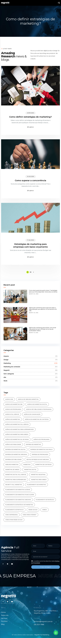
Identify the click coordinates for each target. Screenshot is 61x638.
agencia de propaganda (13, 409)
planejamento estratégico (45, 499)
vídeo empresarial (11, 514)
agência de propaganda (41, 439)
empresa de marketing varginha (16, 454)
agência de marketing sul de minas (17, 439)
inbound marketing (12, 464)
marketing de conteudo (43, 464)
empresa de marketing (33, 444)
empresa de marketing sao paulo (41, 449)
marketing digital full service (15, 474)
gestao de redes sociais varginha (37, 459)
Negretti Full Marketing (41, 635)
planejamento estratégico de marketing (19, 504)
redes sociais (32, 509)
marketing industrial (38, 474)
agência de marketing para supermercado (19, 429)
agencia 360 (9, 399)
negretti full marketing (13, 484)
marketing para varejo (38, 479)
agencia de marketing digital (37, 404)
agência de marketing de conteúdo (37, 419)
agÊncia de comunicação (32, 414)
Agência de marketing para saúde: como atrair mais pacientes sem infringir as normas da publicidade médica (42, 329)
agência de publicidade (13, 444)
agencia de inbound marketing (28, 399)
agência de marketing (12, 419)
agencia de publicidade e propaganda (38, 409)
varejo (44, 509)
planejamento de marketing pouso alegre (19, 494)
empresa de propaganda (40, 454)
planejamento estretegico (14, 509)
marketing (26, 464)
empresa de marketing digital (15, 449)
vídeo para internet (29, 514)
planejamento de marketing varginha (18, 499)
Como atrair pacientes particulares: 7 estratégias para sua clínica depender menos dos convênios (43, 291)
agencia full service (12, 414)
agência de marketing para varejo (16, 434)
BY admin (30, 127)
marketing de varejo (12, 469)
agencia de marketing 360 (13, 404)
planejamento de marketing (36, 484)
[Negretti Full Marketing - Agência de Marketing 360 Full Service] (5, 3)
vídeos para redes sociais (13, 519)
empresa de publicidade (13, 459)
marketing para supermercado (15, 479)
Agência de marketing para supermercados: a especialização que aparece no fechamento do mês (43, 309)
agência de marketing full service (16, 424)
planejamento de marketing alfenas (17, 489)
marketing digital (30, 469)
